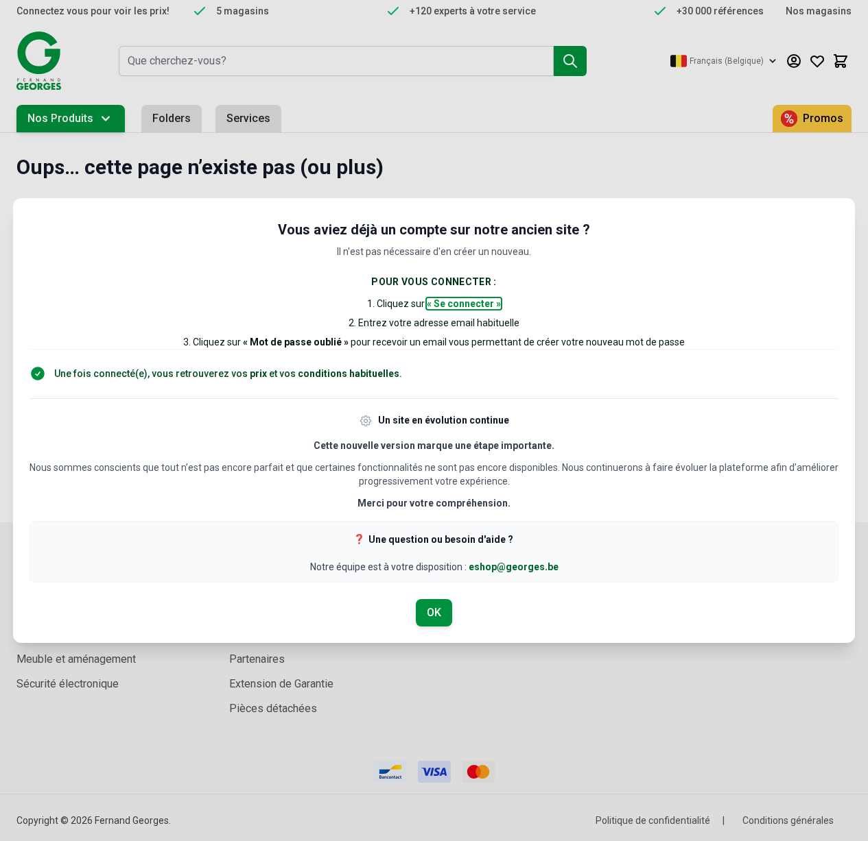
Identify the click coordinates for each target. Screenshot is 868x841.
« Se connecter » (464, 303)
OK (434, 612)
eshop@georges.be (514, 566)
